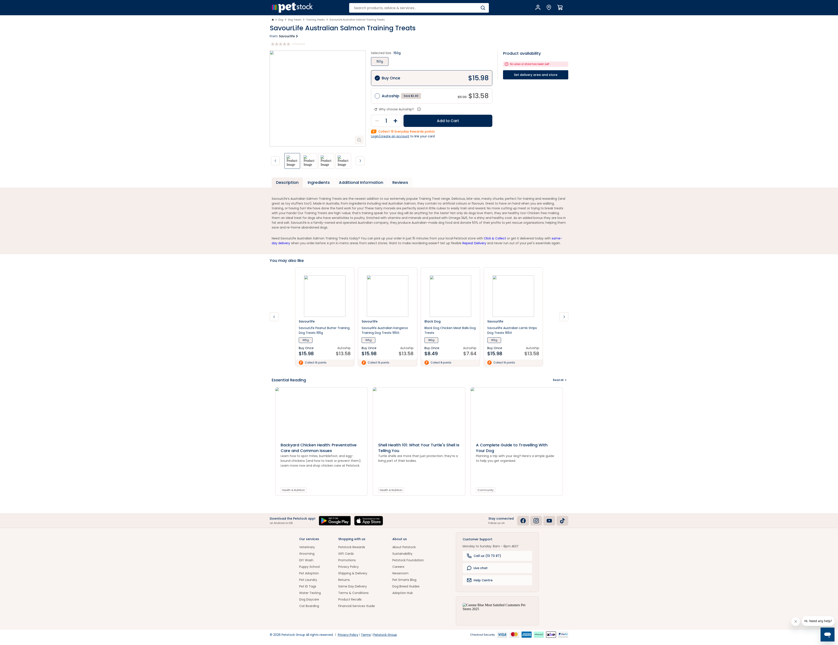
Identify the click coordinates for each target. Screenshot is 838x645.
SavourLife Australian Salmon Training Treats (357, 19)
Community (485, 490)
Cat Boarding (309, 606)
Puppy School (309, 567)
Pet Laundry (308, 580)
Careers (398, 567)
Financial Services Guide (356, 606)
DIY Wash (306, 560)
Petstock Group (385, 635)
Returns (344, 580)
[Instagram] (536, 521)
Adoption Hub (402, 593)
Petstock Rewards (351, 547)
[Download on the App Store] (368, 521)
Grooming (306, 553)
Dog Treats (294, 19)
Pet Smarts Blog (404, 580)
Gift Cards (346, 553)
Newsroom (400, 573)
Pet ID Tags (307, 586)
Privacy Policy (348, 567)
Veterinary (307, 547)
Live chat (481, 568)
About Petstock (404, 547)
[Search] (483, 7)
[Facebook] (523, 521)
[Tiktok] (562, 521)
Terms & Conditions (353, 593)
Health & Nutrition (293, 490)
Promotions (347, 560)
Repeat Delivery (474, 243)
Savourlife (287, 36)
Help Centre (483, 580)
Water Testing (310, 593)
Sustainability (402, 553)
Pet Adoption (309, 573)
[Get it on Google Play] (335, 521)
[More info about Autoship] (419, 109)
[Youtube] (549, 521)
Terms (366, 635)
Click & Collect (495, 238)
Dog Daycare (309, 599)
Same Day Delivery (352, 586)
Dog (280, 19)
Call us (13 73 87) (487, 556)
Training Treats (315, 19)
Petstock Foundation (408, 560)
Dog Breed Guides (405, 586)
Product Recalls (350, 599)
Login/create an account (390, 136)
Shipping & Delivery (352, 573)
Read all (558, 380)
